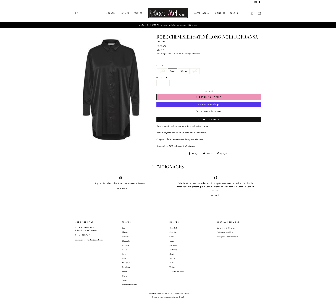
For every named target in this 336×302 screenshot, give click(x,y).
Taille (160, 66)
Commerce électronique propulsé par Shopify (168, 297)
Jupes (124, 258)
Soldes (234, 13)
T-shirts (172, 258)
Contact (220, 13)
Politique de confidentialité (228, 236)
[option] (168, 25)
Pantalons (126, 267)
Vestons (172, 267)
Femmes (138, 13)
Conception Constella (181, 293)
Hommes (124, 13)
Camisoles (126, 236)
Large (195, 71)
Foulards (125, 245)
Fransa (161, 41)
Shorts (124, 276)
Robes (124, 271)
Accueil (110, 13)
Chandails (126, 241)
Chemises (173, 232)
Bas (123, 228)
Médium (183, 71)
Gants (124, 249)
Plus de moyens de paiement (209, 111)
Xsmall (162, 71)
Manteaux (126, 262)
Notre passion (202, 13)
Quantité (162, 77)
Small (172, 71)
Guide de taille (209, 119)
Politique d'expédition (226, 232)
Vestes (124, 280)
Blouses (125, 232)
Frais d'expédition (163, 53)
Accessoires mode (129, 284)
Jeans (124, 254)
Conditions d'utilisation (226, 228)
